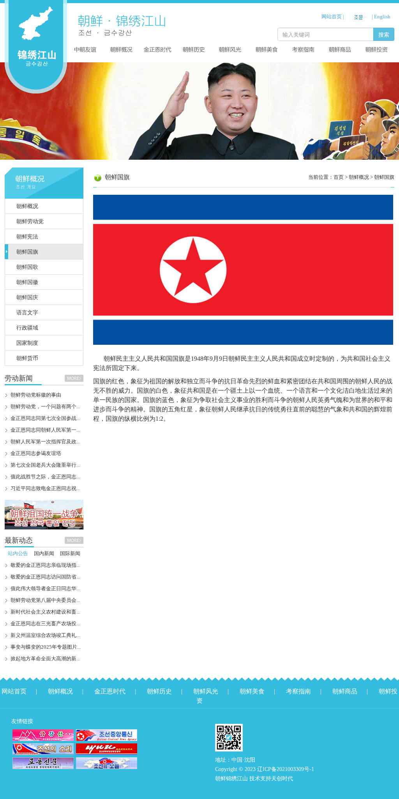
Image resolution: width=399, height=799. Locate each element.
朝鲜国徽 (27, 282)
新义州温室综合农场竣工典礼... (45, 635)
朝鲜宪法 (27, 237)
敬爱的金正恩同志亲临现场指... (45, 565)
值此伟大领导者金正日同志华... (45, 588)
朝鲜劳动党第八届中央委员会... (45, 600)
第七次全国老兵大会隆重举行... (45, 465)
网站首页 (331, 16)
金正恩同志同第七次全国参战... (45, 418)
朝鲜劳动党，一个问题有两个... (45, 406)
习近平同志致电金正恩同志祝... (45, 488)
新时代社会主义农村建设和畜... (45, 612)
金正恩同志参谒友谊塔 (36, 453)
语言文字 (27, 313)
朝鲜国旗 (27, 252)
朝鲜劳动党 (30, 221)
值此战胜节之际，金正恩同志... (45, 477)
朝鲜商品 (344, 691)
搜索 (383, 34)
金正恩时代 (109, 691)
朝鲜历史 (159, 691)
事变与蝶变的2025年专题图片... (46, 647)
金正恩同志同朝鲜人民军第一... (45, 430)
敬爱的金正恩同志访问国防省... (45, 577)
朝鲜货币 (27, 358)
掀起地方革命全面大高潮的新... (45, 658)
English (382, 16)
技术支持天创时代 (271, 778)
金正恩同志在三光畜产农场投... (45, 623)
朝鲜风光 (205, 691)
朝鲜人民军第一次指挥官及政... (45, 441)
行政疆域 (27, 328)
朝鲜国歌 (27, 267)
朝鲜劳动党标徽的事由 (36, 395)
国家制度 (27, 343)
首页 (339, 177)
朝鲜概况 (27, 206)
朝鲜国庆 (27, 297)
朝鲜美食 (252, 691)
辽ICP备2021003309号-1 (285, 769)
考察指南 (298, 691)
